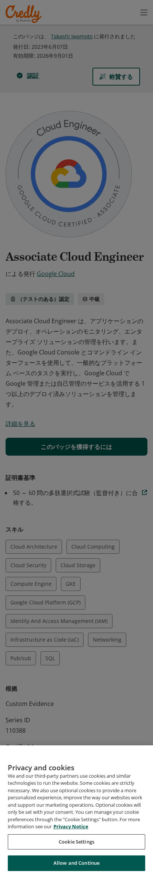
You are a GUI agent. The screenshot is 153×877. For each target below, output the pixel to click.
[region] (76, 811)
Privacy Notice (70, 826)
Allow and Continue (76, 863)
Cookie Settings (76, 841)
